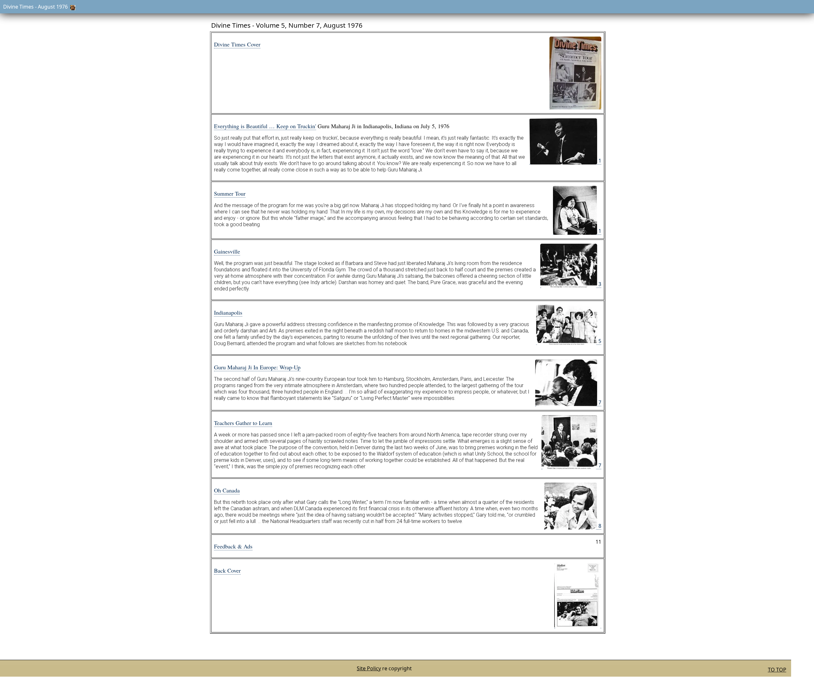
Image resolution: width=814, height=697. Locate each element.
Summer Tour (229, 193)
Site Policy (369, 668)
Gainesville (227, 251)
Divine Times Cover (237, 44)
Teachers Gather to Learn (243, 423)
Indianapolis (228, 312)
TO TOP (777, 669)
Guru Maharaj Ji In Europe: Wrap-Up (257, 367)
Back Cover (227, 570)
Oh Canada (227, 490)
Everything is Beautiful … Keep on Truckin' (265, 126)
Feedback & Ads (233, 546)
